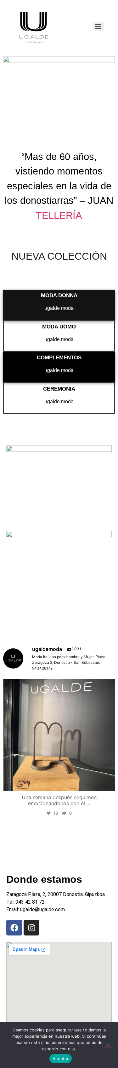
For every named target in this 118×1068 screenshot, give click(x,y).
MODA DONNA (59, 295)
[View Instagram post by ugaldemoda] (108, 783)
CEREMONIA (59, 389)
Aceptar (61, 1058)
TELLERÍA (59, 215)
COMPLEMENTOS (59, 358)
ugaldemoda (58, 684)
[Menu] (98, 26)
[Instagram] (31, 927)
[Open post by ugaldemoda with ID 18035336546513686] (59, 735)
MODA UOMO (59, 327)
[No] (108, 1044)
